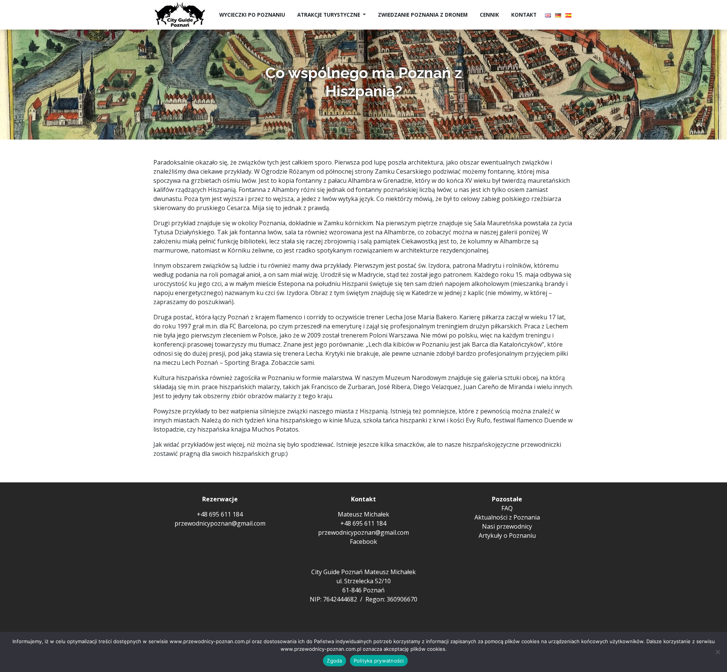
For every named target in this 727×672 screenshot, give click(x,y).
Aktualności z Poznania (507, 517)
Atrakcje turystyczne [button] (329, 14)
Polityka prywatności (379, 661)
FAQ (507, 508)
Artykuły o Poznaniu (507, 535)
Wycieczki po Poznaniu (252, 14)
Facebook (363, 541)
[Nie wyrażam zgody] (717, 652)
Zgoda (334, 661)
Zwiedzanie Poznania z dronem (423, 14)
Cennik (489, 14)
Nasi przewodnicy (507, 526)
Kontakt (524, 14)
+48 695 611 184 (220, 514)
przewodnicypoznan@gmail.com (220, 523)
